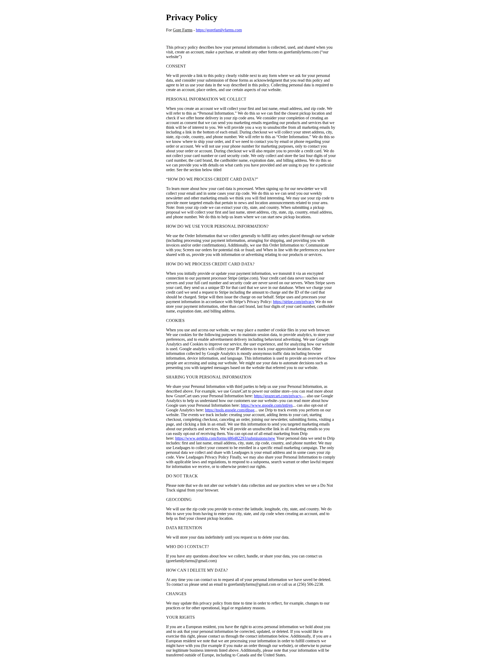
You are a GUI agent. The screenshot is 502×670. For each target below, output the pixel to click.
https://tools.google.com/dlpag (229, 410)
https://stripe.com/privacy (293, 301)
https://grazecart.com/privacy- (278, 396)
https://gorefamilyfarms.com (219, 30)
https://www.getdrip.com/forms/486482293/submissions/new (225, 438)
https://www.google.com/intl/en (267, 405)
